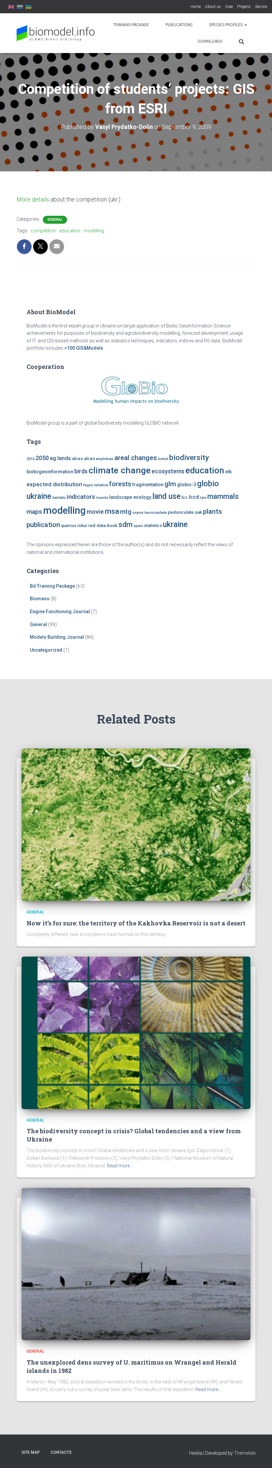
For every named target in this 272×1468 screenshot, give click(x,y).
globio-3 (186, 485)
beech (163, 459)
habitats (59, 498)
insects (102, 498)
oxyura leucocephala (149, 512)
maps (34, 511)
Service (261, 6)
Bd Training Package (52, 586)
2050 (42, 457)
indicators (81, 496)
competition (43, 230)
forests (120, 484)
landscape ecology (130, 497)
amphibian (104, 459)
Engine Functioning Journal (60, 611)
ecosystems (168, 471)
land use (166, 496)
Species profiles (226, 25)
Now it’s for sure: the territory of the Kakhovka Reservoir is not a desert (136, 923)
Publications (179, 25)
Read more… (120, 1165)
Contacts (61, 1452)
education (69, 230)
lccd (194, 497)
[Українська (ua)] (29, 6)
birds (81, 471)
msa (112, 511)
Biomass (39, 598)
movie (95, 511)
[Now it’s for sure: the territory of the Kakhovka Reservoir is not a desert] (136, 824)
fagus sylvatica (95, 485)
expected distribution (54, 484)
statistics (153, 525)
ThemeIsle (244, 1453)
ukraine (175, 524)
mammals (222, 496)
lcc (184, 497)
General (54, 219)
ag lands (60, 458)
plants (212, 511)
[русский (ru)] (20, 6)
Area (229, 6)
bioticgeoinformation (50, 472)
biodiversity (189, 457)
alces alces (83, 458)
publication (43, 525)
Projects (244, 6)
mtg (125, 511)
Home (195, 6)
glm (170, 484)
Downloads (210, 41)
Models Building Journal (57, 637)
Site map (31, 1452)
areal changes (135, 458)
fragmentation (148, 485)
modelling (94, 230)
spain (138, 526)
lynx (203, 498)
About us (213, 6)
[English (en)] (11, 6)
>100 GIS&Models (83, 348)
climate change (120, 470)
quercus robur (74, 525)
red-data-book (102, 525)
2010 (30, 459)
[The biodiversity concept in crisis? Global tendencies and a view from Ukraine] (136, 1032)
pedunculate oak (185, 512)
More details (33, 199)
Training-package (131, 25)
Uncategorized (46, 650)
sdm (125, 524)
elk (228, 472)
